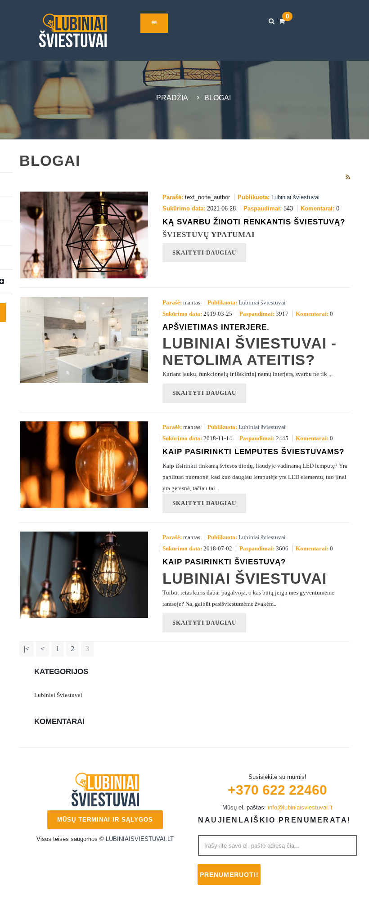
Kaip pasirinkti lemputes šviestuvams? (253, 451)
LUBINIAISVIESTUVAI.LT (140, 839)
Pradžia (172, 98)
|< (26, 649)
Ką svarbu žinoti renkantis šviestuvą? (253, 222)
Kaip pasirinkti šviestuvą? (224, 562)
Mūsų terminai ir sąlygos (105, 819)
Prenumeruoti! (229, 874)
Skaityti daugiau (204, 392)
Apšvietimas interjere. (216, 327)
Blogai (217, 98)
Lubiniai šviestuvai (295, 197)
